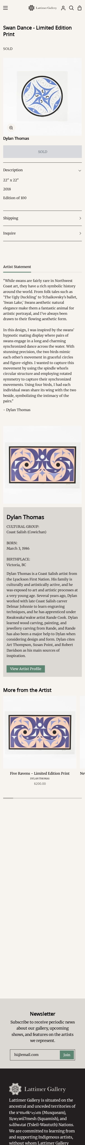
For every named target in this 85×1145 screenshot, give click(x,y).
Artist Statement (17, 267)
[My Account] (61, 8)
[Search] (70, 8)
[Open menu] (4, 7)
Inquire (9, 233)
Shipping (10, 218)
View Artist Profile (25, 669)
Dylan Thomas (16, 138)
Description (13, 170)
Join (66, 1055)
